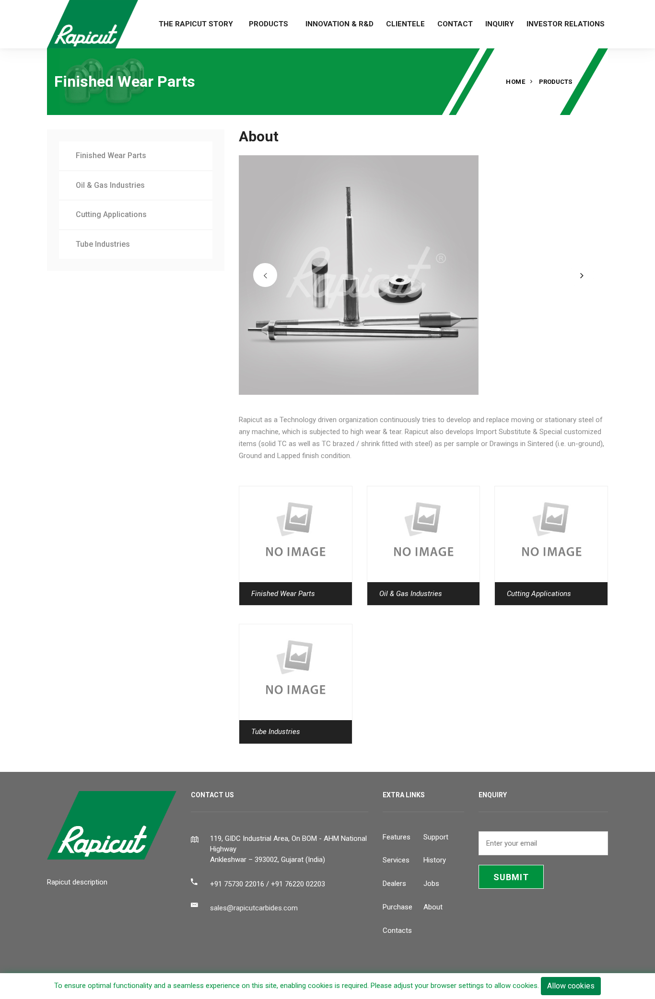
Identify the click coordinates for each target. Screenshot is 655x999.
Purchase (397, 907)
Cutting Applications (111, 214)
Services (396, 860)
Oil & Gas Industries (110, 185)
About (433, 907)
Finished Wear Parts (111, 155)
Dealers (394, 883)
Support (435, 837)
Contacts (397, 930)
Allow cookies (571, 985)
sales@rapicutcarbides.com (254, 908)
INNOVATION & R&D (339, 24)
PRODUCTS (268, 24)
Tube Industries (103, 244)
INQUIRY (499, 24)
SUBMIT (511, 877)
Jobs (431, 883)
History (434, 860)
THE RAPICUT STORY (196, 24)
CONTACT (455, 24)
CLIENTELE (405, 24)
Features (396, 837)
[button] (265, 275)
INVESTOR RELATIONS (565, 24)
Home (515, 81)
